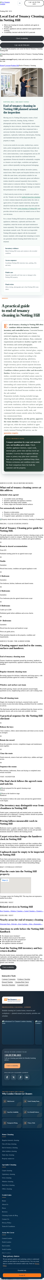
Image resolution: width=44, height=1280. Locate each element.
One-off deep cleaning (9, 1144)
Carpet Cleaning (30, 911)
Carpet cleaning (7, 1170)
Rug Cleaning (5, 911)
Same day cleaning (8, 1155)
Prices (4, 1208)
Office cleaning (7, 1189)
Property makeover (8, 1158)
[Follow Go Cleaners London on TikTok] (20, 1077)
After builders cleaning (9, 1151)
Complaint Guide (22, 985)
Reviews (4, 1212)
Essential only (22, 1270)
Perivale (14, 924)
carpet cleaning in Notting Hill (27, 208)
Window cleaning (7, 1181)
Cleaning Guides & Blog (10, 1215)
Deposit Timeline (7, 982)
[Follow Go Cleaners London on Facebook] (7, 1077)
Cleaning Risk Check (22, 982)
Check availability (8, 967)
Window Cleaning (17, 911)
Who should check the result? (11, 941)
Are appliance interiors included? (12, 943)
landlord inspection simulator (31, 197)
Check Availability (22, 38)
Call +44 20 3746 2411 (34, 3)
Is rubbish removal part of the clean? (13, 938)
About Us (5, 1204)
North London (6, 1242)
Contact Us (5, 1219)
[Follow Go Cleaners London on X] (13, 1077)
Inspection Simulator (8, 985)
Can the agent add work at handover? (14, 940)
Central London (7, 1238)
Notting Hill (15, 65)
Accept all (22, 1275)
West (31, 924)
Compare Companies (8, 979)
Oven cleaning (6, 1178)
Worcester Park (5, 924)
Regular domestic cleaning (10, 1140)
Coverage (7, 65)
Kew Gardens (23, 924)
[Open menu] (19, 3)
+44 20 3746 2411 (12, 1055)
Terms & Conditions (8, 1226)
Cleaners (39, 911)
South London (6, 1249)
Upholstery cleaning (8, 1174)
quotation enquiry (11, 433)
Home (2, 65)
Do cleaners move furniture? (11, 936)
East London (6, 1246)
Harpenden (38, 924)
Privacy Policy (6, 1223)
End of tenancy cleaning (10, 1147)
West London (6, 1253)
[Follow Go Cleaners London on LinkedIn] (26, 1077)
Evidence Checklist (23, 979)
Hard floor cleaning (8, 1185)
